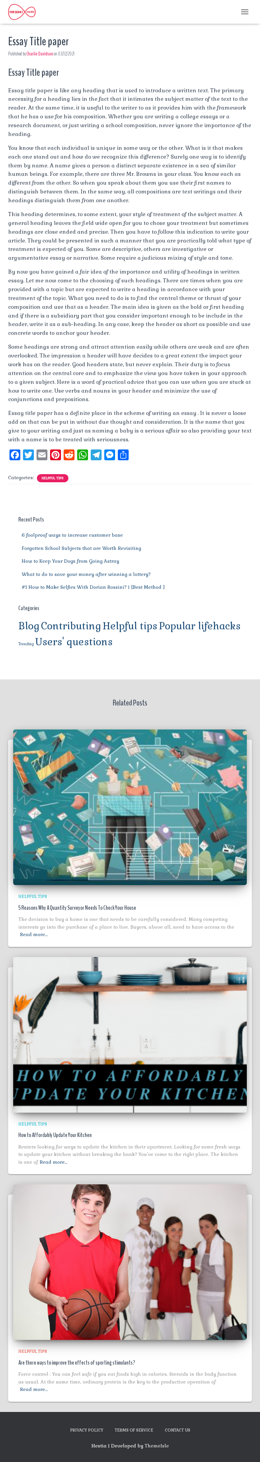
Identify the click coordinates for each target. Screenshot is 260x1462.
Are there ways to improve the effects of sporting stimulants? (76, 1363)
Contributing (71, 626)
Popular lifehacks (200, 626)
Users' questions (74, 641)
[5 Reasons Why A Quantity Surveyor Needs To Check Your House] (130, 807)
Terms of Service (134, 1430)
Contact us (177, 1430)
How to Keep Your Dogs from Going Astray (70, 561)
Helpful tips (53, 478)
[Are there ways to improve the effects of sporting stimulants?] (130, 1262)
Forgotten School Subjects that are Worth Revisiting (81, 548)
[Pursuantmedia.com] (24, 11)
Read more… (34, 934)
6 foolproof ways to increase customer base (72, 535)
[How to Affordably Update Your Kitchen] (130, 1034)
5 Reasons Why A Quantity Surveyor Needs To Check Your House (77, 908)
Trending (26, 644)
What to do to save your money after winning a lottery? (86, 574)
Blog (29, 626)
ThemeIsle (157, 1446)
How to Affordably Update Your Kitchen (55, 1135)
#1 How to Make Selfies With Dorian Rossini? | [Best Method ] (93, 587)
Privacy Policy (86, 1430)
